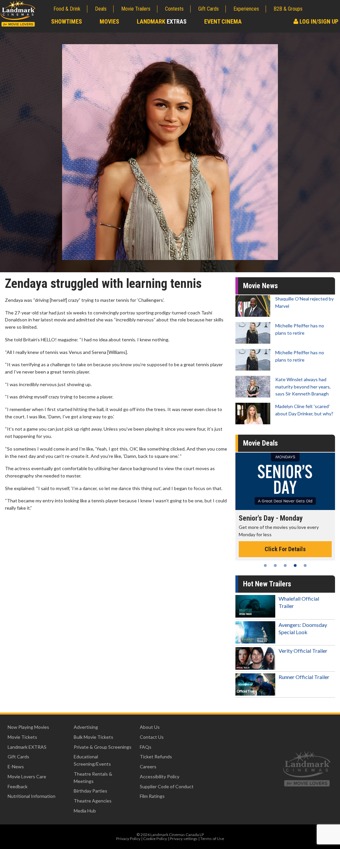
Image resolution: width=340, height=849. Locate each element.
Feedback (18, 786)
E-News (16, 766)
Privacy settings (184, 838)
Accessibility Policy (159, 776)
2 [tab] (275, 565)
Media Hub (85, 810)
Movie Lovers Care (27, 776)
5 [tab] (305, 565)
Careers (148, 766)
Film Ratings (152, 796)
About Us (150, 727)
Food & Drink (66, 9)
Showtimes (66, 21)
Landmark (162, 21)
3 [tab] (285, 565)
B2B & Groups (288, 9)
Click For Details (285, 542)
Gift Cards (208, 9)
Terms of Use (212, 838)
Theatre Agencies (93, 801)
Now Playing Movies (28, 727)
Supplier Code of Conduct (167, 786)
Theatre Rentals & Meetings (93, 777)
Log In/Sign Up (318, 21)
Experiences (246, 9)
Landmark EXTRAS (27, 747)
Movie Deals (260, 443)
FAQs (145, 747)
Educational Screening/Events (92, 760)
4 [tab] (295, 565)
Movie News (260, 286)
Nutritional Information (31, 796)
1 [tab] (265, 565)
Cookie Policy (155, 838)
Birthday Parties (90, 791)
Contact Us (152, 737)
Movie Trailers (135, 9)
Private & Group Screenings (102, 747)
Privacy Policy (128, 838)
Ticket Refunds (156, 756)
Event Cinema (223, 21)
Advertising (86, 727)
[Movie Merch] (285, 481)
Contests (174, 9)
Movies (109, 21)
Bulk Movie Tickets (93, 737)
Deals (101, 9)
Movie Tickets (22, 737)
